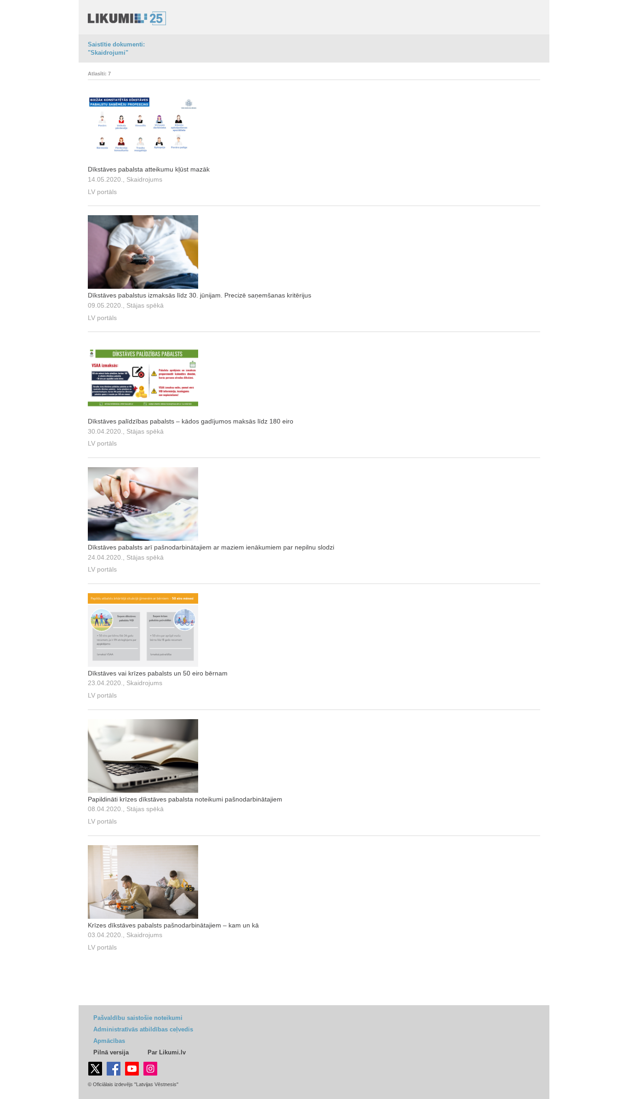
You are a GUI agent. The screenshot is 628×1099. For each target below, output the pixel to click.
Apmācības (109, 1040)
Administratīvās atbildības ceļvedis (143, 1029)
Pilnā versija (111, 1052)
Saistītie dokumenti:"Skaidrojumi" (116, 48)
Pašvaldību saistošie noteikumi (138, 1017)
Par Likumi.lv (167, 1052)
